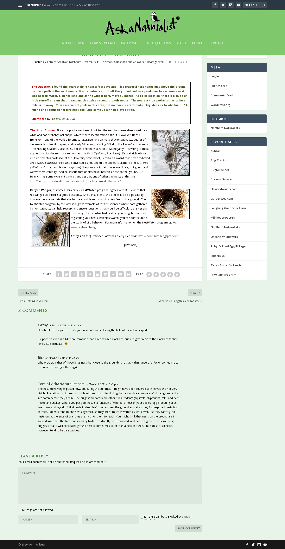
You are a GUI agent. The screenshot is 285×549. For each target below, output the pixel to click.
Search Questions (157, 43)
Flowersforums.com (224, 189)
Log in (215, 76)
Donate (198, 43)
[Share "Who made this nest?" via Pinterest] (90, 274)
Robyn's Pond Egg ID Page (228, 246)
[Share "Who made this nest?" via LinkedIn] (97, 274)
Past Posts (129, 43)
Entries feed (219, 86)
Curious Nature (221, 179)
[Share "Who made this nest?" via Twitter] (66, 274)
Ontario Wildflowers (224, 237)
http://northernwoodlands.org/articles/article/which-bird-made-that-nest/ (75, 181)
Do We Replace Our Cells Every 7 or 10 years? (70, 5)
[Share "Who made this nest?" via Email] (121, 274)
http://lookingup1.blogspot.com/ (158, 236)
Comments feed (222, 95)
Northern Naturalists (225, 128)
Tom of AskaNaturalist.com (64, 62)
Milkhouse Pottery (223, 217)
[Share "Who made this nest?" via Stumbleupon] (113, 274)
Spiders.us (218, 256)
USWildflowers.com (223, 275)
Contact (216, 43)
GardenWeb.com (222, 198)
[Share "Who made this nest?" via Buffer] (105, 274)
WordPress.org (220, 105)
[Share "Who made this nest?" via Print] (128, 274)
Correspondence (102, 43)
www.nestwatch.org (83, 227)
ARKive (215, 151)
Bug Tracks (218, 160)
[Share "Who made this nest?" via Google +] (74, 274)
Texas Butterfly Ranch (226, 265)
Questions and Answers (129, 62)
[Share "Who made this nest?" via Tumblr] (82, 274)
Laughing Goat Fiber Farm (228, 208)
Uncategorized (154, 62)
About (181, 43)
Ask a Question (73, 43)
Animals (108, 62)
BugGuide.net (220, 170)
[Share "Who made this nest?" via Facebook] (59, 274)
